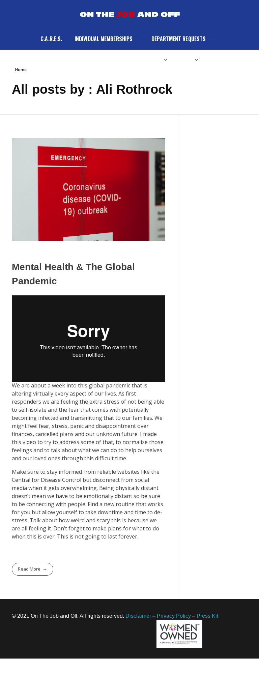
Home (21, 69)
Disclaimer (138, 616)
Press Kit (207, 616)
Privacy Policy (174, 616)
